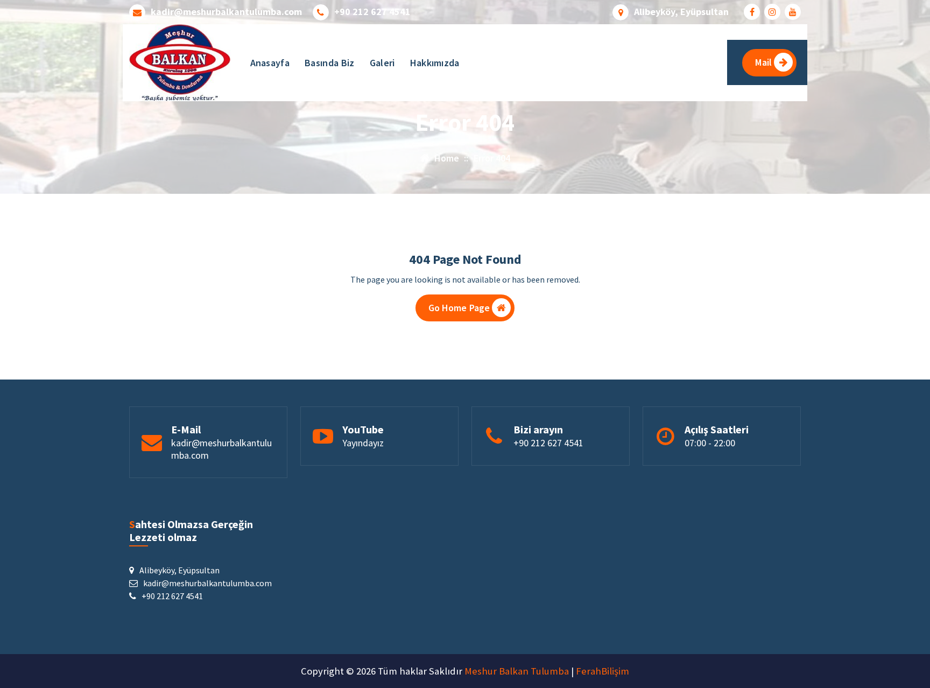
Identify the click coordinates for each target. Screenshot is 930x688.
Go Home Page (459, 307)
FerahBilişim (602, 671)
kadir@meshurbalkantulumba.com (226, 12)
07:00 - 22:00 (710, 443)
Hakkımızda (435, 63)
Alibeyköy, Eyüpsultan (681, 12)
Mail (763, 62)
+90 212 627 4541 (372, 12)
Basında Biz (329, 63)
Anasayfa (270, 63)
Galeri (382, 63)
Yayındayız (363, 443)
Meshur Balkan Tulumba (516, 671)
